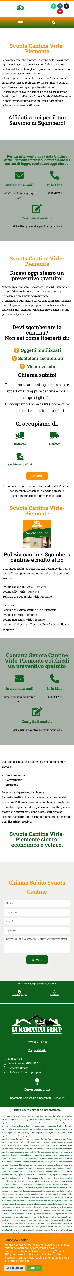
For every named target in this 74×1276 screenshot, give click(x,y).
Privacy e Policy (37, 1042)
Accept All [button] (34, 1267)
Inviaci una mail (19, 185)
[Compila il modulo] (37, 208)
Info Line (54, 185)
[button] (20, 23)
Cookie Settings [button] (15, 1267)
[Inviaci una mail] (19, 175)
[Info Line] (54, 175)
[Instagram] (66, 6)
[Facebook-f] (60, 6)
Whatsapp (54, 995)
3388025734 (52, 291)
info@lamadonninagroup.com (25, 305)
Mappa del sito (37, 1050)
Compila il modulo (37, 218)
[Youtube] (60, 11)
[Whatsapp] (53, 6)
